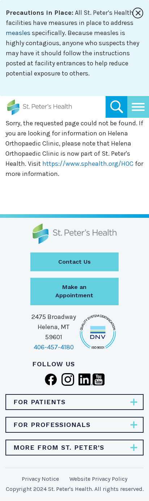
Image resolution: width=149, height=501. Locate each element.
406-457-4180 (54, 347)
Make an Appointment (74, 291)
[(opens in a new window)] (50, 379)
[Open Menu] (138, 107)
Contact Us (74, 261)
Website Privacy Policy (98, 478)
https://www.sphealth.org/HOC (87, 164)
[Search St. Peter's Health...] (116, 107)
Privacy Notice (40, 478)
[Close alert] (137, 13)
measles (18, 33)
